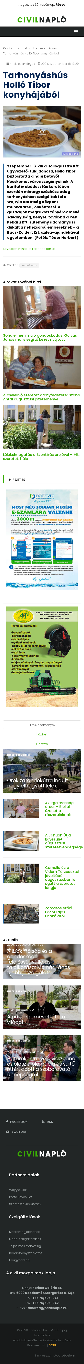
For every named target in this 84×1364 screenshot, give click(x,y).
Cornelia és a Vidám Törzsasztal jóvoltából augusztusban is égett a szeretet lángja (62, 877)
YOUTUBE (19, 1131)
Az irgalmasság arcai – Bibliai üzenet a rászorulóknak (59, 808)
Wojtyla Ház (18, 1190)
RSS (49, 1121)
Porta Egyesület (20, 1197)
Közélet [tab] (42, 734)
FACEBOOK (18, 1121)
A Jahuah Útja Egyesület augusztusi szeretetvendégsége (64, 841)
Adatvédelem (64, 1355)
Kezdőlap (10, 48)
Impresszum (44, 1355)
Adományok (29, 265)
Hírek (24, 48)
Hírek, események (44, 48)
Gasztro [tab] (42, 744)
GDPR (53, 1345)
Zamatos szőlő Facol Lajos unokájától (58, 912)
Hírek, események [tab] (42, 725)
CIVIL (42, 19)
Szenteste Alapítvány (25, 1204)
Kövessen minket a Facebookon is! (29, 249)
